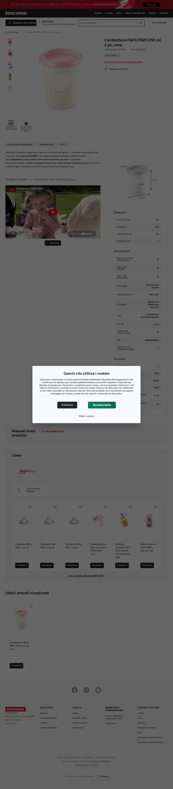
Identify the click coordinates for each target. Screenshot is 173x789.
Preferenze (67, 405)
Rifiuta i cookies (86, 416)
